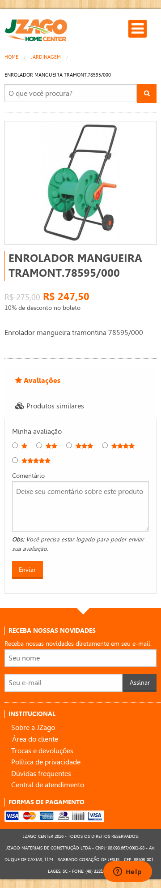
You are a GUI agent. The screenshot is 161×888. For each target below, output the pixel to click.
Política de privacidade (44, 762)
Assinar (140, 682)
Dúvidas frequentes (40, 773)
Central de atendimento (46, 785)
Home (11, 57)
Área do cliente (34, 739)
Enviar (27, 570)
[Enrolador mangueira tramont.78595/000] (80, 185)
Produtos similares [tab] (54, 406)
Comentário (28, 476)
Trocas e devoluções (41, 750)
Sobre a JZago (32, 727)
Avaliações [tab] (41, 380)
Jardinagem (46, 57)
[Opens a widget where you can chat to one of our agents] (127, 872)
